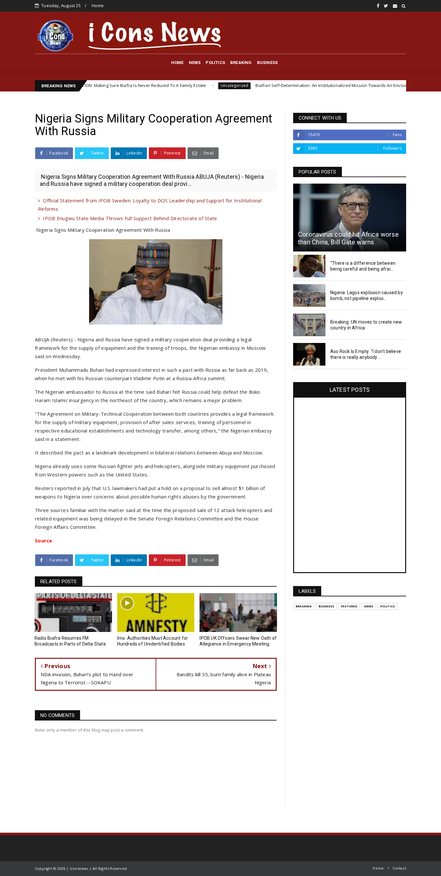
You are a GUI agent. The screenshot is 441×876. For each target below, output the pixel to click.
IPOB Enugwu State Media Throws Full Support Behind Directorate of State (130, 218)
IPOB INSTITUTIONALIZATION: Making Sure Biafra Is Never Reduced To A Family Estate (88, 85)
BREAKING (241, 62)
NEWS (195, 62)
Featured (349, 606)
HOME (177, 62)
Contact (399, 868)
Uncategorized (202, 85)
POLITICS (215, 62)
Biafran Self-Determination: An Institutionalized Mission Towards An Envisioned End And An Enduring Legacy (332, 85)
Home (98, 5)
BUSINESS (267, 62)
